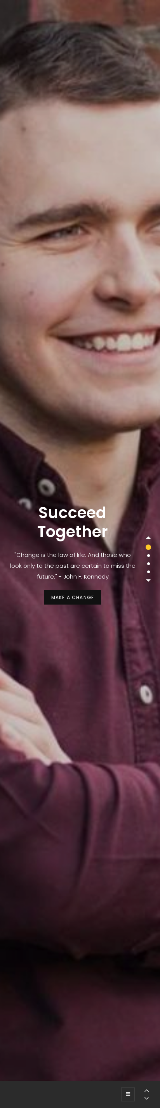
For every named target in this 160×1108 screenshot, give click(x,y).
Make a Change (76, 599)
